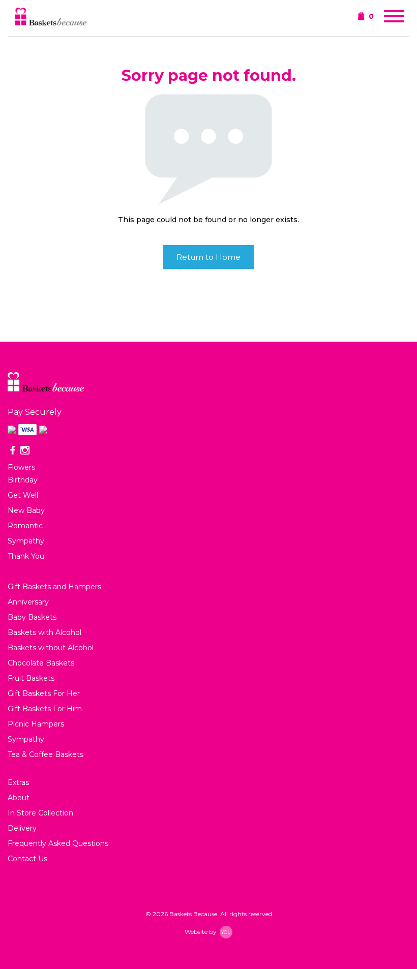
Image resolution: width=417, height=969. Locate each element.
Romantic (25, 525)
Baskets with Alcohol (44, 632)
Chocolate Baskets (41, 663)
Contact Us (27, 858)
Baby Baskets (32, 617)
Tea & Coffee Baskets (45, 754)
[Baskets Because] (51, 18)
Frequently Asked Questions (58, 843)
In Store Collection (40, 812)
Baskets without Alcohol (51, 647)
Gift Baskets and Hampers (54, 586)
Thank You (26, 556)
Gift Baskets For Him (45, 708)
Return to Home (208, 257)
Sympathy (26, 541)
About (18, 797)
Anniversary (28, 602)
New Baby (26, 510)
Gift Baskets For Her (44, 693)
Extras (18, 782)
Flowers (21, 467)
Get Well (23, 495)
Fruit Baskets (31, 678)
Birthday (23, 479)
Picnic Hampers (36, 724)
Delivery (22, 828)
